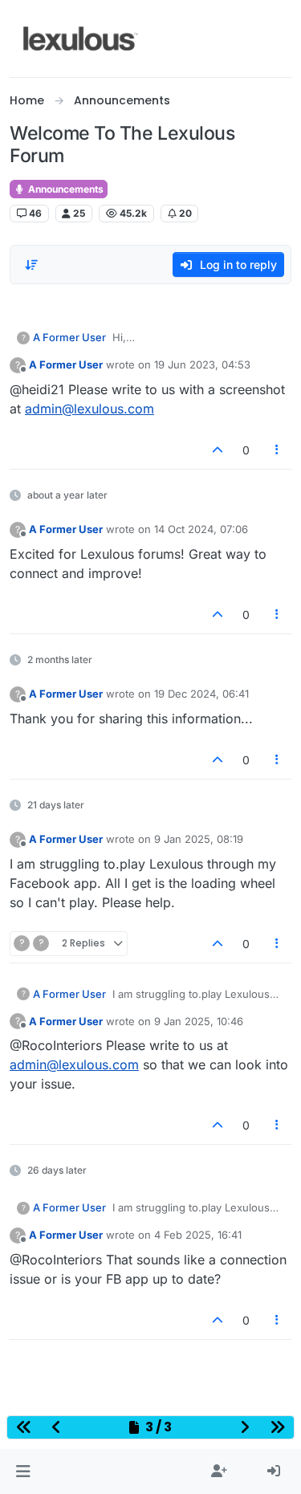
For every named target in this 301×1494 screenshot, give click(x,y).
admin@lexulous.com (89, 409)
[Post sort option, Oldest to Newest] (31, 265)
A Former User (69, 337)
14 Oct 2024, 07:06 (201, 529)
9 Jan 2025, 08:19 (198, 838)
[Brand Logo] (80, 38)
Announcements (65, 189)
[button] (22, 1471)
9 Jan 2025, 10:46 (198, 1021)
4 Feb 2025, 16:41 (198, 1234)
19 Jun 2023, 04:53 (202, 364)
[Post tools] (277, 450)
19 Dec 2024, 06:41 (201, 693)
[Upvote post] (217, 450)
